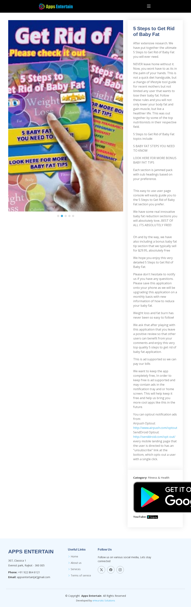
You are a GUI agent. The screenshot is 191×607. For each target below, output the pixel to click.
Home (74, 556)
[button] (58, 216)
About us (76, 563)
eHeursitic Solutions (104, 600)
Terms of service (81, 575)
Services (76, 569)
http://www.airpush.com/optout (155, 428)
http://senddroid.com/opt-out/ (154, 437)
